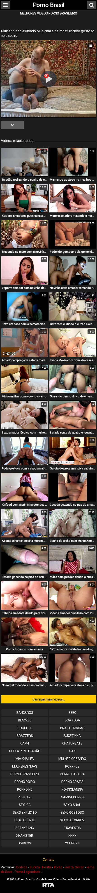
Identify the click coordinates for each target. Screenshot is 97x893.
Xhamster (24, 835)
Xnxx (72, 835)
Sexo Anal (72, 805)
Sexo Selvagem (72, 820)
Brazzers (25, 735)
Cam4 (24, 743)
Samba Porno (72, 797)
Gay (72, 751)
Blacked (25, 720)
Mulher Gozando (72, 759)
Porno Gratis (72, 782)
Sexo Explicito (25, 812)
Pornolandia (72, 789)
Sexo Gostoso (72, 812)
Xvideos (24, 843)
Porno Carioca (72, 774)
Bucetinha (72, 735)
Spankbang (25, 828)
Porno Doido (24, 782)
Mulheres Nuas (24, 766)
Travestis (72, 828)
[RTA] (48, 886)
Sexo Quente (24, 820)
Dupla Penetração (24, 751)
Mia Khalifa (25, 759)
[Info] (12, 125)
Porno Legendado (27, 872)
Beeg (72, 712)
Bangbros (24, 712)
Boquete (25, 728)
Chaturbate (72, 743)
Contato (48, 859)
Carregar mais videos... (48, 699)
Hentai (46, 867)
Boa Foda (72, 720)
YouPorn (72, 843)
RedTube (25, 797)
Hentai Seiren (74, 867)
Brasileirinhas (72, 728)
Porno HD (24, 789)
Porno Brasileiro (24, 774)
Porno (58, 867)
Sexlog (25, 805)
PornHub (72, 766)
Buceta (35, 867)
